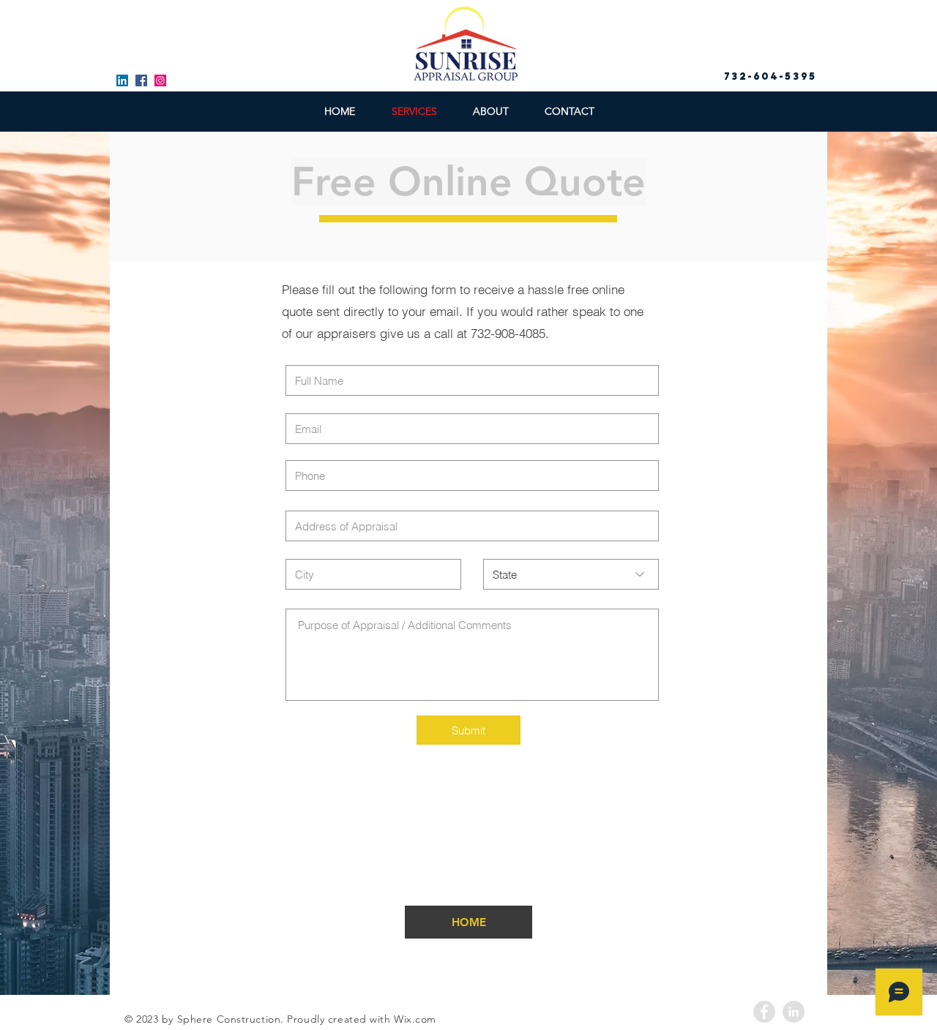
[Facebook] (141, 80)
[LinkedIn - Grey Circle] (794, 1012)
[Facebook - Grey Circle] (764, 1012)
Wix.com (415, 1019)
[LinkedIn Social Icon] (122, 80)
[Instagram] (160, 80)
